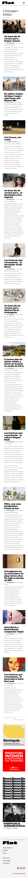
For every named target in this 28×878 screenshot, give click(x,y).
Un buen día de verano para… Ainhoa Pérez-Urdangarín (12, 309)
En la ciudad (18, 104)
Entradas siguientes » (19, 719)
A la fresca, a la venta (12, 138)
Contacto (6, 863)
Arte (5, 444)
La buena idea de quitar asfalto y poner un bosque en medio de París (14, 362)
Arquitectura (8, 370)
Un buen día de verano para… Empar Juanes (12, 38)
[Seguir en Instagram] (24, 868)
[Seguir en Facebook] (18, 868)
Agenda (6, 636)
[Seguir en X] (21, 868)
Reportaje (12, 45)
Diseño (6, 45)
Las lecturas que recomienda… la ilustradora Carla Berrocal (13, 678)
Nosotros (6, 858)
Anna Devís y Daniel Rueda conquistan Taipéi (14, 629)
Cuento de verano (9, 104)
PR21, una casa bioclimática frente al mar (12, 506)
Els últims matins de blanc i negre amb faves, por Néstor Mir (13, 97)
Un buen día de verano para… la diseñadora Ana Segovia (13, 194)
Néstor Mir (10, 102)
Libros (11, 271)
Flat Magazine (11, 43)
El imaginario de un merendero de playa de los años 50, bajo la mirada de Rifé (14, 576)
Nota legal (6, 860)
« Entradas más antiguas (10, 717)
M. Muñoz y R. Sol (12, 141)
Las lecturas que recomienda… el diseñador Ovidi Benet (13, 263)
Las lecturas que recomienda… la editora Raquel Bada (13, 436)
